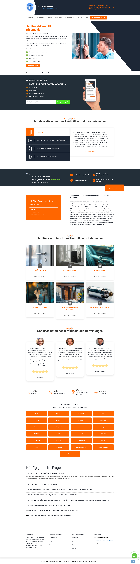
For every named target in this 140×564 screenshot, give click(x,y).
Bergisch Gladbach (103, 447)
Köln (103, 413)
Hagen (103, 427)
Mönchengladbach (81, 447)
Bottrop (103, 440)
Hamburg (58, 413)
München (81, 413)
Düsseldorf (81, 420)
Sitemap (74, 548)
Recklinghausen (81, 440)
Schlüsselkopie (40, 308)
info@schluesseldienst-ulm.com (50, 8)
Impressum (58, 17)
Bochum (36, 427)
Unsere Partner (69, 17)
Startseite (31, 17)
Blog (86, 17)
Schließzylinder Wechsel (70, 308)
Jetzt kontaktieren (91, 151)
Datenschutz (75, 541)
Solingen (103, 433)
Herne (59, 433)
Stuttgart (58, 420)
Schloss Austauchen (100, 308)
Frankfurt (36, 420)
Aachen (37, 447)
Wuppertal (59, 427)
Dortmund (103, 420)
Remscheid (59, 447)
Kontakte (79, 17)
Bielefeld (58, 440)
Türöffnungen (40, 270)
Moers (70, 454)
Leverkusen (81, 433)
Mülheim (36, 433)
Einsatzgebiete (41, 17)
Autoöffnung (100, 270)
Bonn (81, 427)
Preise (50, 17)
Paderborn (37, 440)
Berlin (36, 413)
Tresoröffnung (70, 270)
